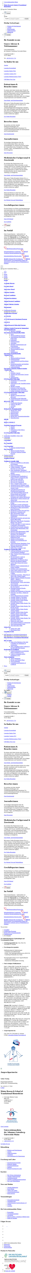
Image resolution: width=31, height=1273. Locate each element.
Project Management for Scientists (19, 595)
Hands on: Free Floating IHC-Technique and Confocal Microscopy (20, 496)
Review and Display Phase (18, 660)
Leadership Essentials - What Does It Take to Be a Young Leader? (20, 575)
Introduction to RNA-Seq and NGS (20, 510)
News (12, 334)
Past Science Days (15, 630)
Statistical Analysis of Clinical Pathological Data (18, 536)
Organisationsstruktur (12, 1213)
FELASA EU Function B (17, 482)
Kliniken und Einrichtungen (14, 1150)
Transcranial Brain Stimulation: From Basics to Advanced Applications (20, 544)
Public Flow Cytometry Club (18, 548)
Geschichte (10, 1215)
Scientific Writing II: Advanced (19, 598)
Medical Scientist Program (17, 450)
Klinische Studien (12, 1164)
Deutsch (9, 694)
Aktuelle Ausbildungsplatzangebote (16, 1179)
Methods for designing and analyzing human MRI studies (20, 518)
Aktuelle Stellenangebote (13, 1176)
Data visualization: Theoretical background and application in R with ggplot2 (20, 471)
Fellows (13, 362)
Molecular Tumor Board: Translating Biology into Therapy (20, 521)
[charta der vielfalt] (9, 1271)
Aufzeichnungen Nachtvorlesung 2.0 (17, 1203)
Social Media (10, 1189)
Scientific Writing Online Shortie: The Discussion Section (20, 618)
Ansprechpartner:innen (13, 1192)
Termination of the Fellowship (18, 389)
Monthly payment (15, 386)
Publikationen (14, 352)
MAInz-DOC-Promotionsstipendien (20, 416)
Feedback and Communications (19, 568)
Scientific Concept (15, 373)
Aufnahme (10, 1154)
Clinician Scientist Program (18, 447)
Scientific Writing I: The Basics (19, 597)
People (12, 407)
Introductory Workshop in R (18, 512)
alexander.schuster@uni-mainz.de (17, 1035)
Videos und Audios (12, 1190)
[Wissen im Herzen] (10, 1269)
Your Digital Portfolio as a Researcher (20, 622)
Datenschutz (7, 1246)
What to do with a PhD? (17, 621)
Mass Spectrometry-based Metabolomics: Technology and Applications (19, 515)
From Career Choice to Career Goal (20, 570)
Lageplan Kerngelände (10, 68)
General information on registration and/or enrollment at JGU (20, 651)
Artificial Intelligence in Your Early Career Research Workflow (20, 551)
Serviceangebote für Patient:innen (16, 1156)
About (5, 276)
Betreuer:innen (14, 413)
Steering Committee (16, 331)
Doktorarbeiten (14, 415)
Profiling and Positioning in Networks (20, 591)
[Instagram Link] (5, 1234)
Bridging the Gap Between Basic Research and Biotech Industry (19, 560)
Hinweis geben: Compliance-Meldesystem (18, 1216)
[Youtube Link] (5, 1231)
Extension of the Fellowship (18, 388)
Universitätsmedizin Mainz (11, 2)
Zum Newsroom (8, 152)
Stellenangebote (11, 30)
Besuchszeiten (11, 29)
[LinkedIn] (5, 1229)
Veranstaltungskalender (13, 1200)
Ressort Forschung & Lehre (14, 1168)
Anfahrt (9, 27)
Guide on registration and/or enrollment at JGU (18, 654)
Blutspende (10, 32)
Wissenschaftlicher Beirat (17, 349)
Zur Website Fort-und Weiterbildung (13, 200)
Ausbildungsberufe (12, 1178)
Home (5, 274)
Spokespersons (14, 377)
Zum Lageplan (4, 1126)
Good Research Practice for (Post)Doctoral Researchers (18, 490)
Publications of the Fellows (18, 430)
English (9, 696)
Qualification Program (16, 403)
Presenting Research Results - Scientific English (18, 589)
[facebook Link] (5, 1237)
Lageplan (9, 1206)
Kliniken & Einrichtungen (14, 26)
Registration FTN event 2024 (18, 380)
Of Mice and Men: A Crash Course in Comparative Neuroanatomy (20, 524)
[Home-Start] (5, 273)
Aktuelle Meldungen (12, 1187)
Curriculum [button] (7, 437)
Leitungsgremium (15, 347)
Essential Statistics (15, 474)
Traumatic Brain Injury (16, 546)
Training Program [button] (8, 455)
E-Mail (2, 1087)
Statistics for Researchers (17, 539)
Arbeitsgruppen (15, 412)
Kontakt (13, 350)
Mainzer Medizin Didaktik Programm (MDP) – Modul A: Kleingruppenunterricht (20, 579)
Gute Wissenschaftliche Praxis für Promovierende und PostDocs (19, 493)
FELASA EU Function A (17, 480)
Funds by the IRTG (16, 404)
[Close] (4, 15)
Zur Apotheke (7, 221)
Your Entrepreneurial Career (18, 624)
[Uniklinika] (15, 1257)
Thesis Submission (15, 658)
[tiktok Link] (5, 1240)
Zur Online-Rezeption (9, 116)
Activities (13, 406)
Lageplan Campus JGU (10, 73)
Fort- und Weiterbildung (13, 1181)
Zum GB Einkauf (8, 219)
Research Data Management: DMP (20, 531)
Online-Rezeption (12, 1153)
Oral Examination (15, 661)
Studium (9, 1167)
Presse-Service (11, 1193)
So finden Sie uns (5, 1144)
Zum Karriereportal (9, 134)
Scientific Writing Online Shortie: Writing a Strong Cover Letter (19, 612)
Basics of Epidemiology (17, 465)
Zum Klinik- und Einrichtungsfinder (13, 100)
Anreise (6, 65)
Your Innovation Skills (16, 625)
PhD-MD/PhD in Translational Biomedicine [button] (15, 634)
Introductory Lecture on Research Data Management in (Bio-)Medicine (20, 505)
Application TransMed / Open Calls (13, 435)
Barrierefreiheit (8, 1247)
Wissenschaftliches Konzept (18, 335)
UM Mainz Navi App (9, 79)
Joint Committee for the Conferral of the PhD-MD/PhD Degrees (20, 647)
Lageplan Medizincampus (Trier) (12, 76)
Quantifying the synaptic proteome (20, 527)
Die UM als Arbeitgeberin (14, 1175)
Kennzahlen (10, 1212)
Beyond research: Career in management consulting (18, 557)
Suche (5, 16)
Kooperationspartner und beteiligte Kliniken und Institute (20, 364)
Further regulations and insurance (19, 391)
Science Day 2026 (15, 628)
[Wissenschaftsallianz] (15, 1263)
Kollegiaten (14, 340)
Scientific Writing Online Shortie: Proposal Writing (19, 615)
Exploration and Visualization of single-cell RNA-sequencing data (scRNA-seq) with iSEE (19, 477)
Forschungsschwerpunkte (14, 1162)
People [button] (6, 277)
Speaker (13, 427)
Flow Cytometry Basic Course (18, 483)
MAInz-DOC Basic (16, 410)
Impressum (7, 1244)
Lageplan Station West (10, 71)
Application (14, 382)
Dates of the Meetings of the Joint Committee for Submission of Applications (19, 643)
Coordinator (14, 431)
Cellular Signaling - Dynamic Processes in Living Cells (18, 467)
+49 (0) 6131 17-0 (11, 58)
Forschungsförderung (12, 1165)
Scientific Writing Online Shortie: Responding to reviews (19, 600)
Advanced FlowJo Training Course (20, 485)
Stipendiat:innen (15, 418)
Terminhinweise (11, 1201)
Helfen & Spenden (12, 1218)
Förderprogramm (15, 341)
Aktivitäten (13, 343)
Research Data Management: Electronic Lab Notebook (18, 533)
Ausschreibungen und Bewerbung (19, 361)
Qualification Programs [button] (10, 310)
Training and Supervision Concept (19, 374)
